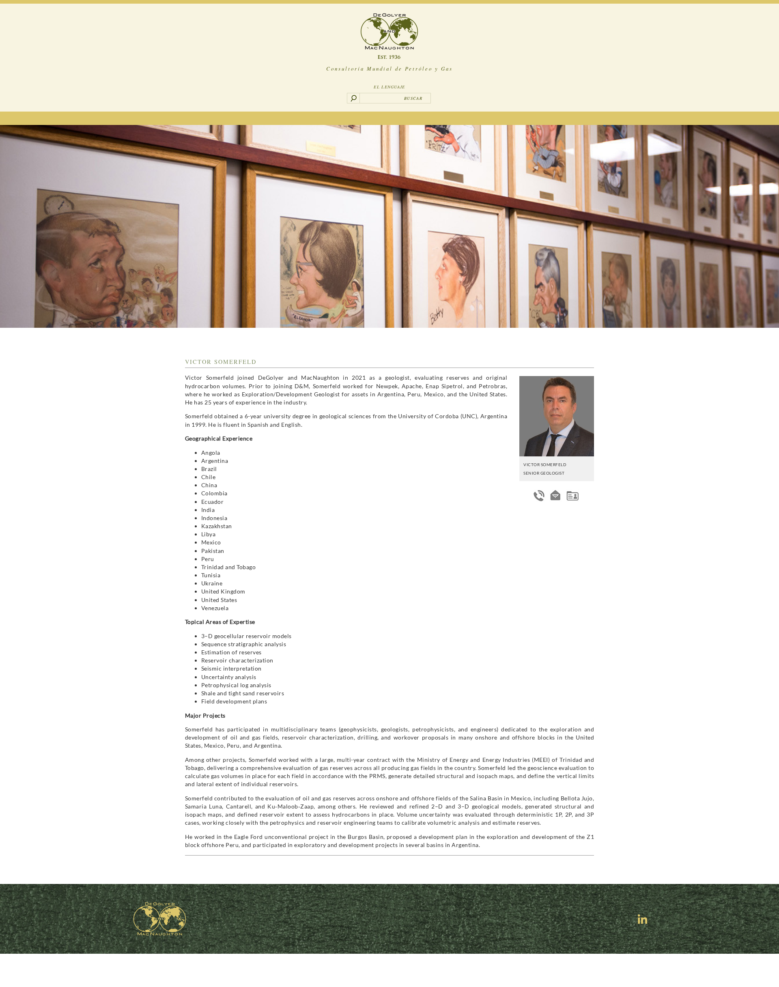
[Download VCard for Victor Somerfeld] (572, 495)
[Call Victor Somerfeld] (539, 495)
